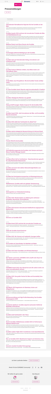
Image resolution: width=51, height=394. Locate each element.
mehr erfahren (36, 381)
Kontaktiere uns (15, 381)
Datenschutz (26, 388)
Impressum (22, 388)
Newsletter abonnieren (34, 360)
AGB (29, 388)
